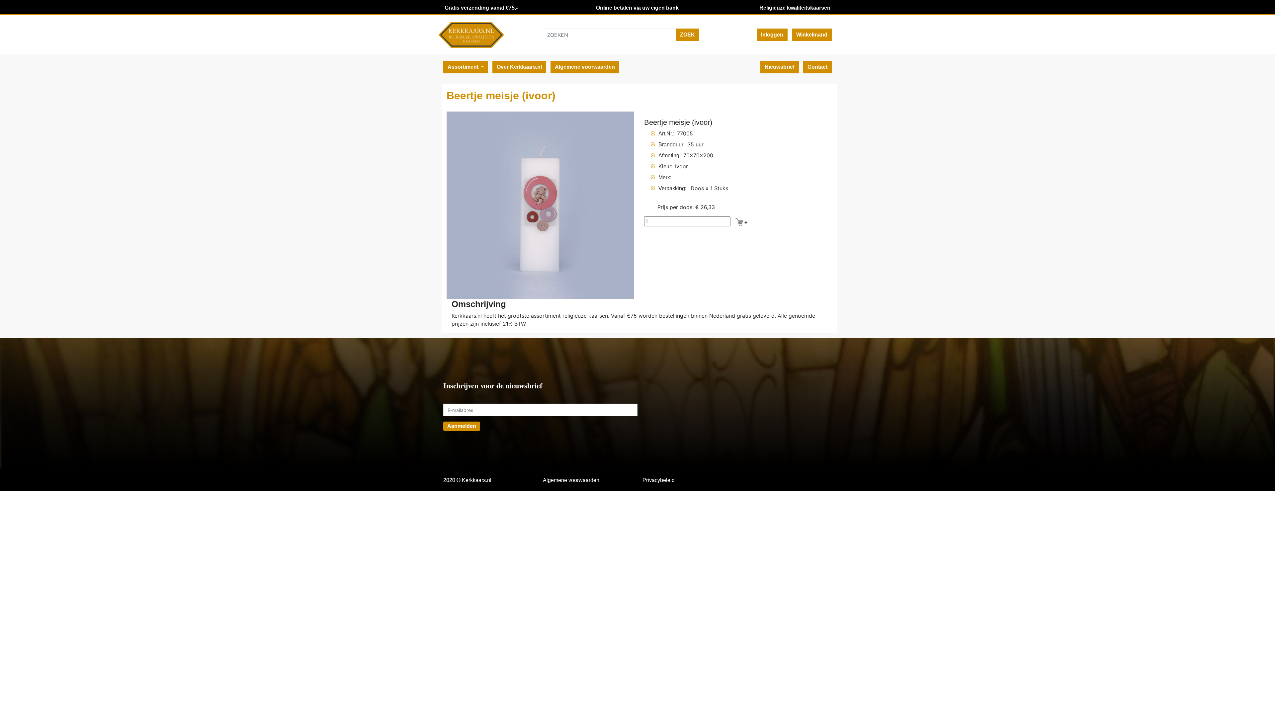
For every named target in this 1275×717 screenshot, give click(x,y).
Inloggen (772, 35)
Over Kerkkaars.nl (519, 67)
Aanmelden (461, 426)
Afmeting (668, 155)
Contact (817, 67)
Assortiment (464, 67)
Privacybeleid (658, 480)
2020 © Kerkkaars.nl (467, 480)
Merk (664, 177)
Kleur (664, 166)
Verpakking (671, 188)
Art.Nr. (665, 133)
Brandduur (670, 144)
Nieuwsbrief (780, 67)
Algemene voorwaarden (585, 67)
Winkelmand (811, 35)
